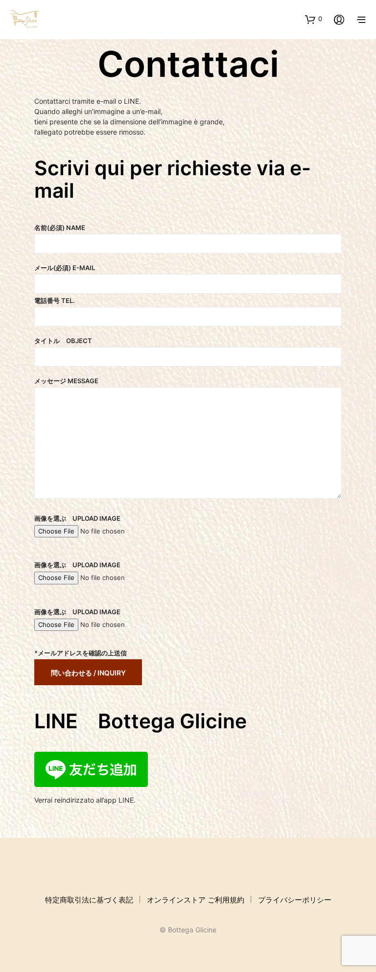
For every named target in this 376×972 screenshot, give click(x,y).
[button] (313, 19)
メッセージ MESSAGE (66, 381)
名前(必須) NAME (59, 227)
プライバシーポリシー (294, 899)
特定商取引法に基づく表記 (89, 899)
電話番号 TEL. (54, 300)
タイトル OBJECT (63, 341)
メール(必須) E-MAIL (64, 268)
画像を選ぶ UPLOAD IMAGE (77, 518)
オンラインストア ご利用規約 (195, 899)
